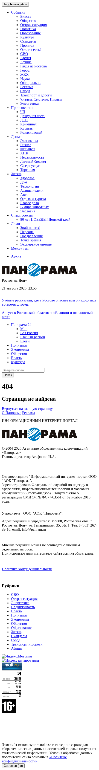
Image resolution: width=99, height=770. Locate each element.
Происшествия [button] (22, 108)
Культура (27, 37)
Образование (30, 33)
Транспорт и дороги (36, 95)
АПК (24, 153)
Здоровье (27, 178)
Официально (30, 83)
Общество (28, 21)
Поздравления (31, 236)
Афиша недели (32, 190)
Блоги (25, 341)
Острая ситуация (33, 25)
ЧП (22, 112)
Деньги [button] (17, 137)
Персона (27, 232)
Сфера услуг (30, 166)
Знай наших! (30, 228)
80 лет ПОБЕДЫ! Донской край (45, 219)
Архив (16, 256)
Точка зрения (30, 240)
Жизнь (16, 632)
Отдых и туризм (33, 199)
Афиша (26, 62)
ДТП (24, 120)
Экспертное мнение (36, 244)
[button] (21, 325)
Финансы (27, 149)
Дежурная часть (32, 116)
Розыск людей (31, 132)
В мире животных (34, 207)
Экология (27, 211)
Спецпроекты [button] (22, 215)
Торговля (27, 170)
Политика (28, 29)
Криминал (28, 124)
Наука (25, 79)
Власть (25, 16)
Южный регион (32, 337)
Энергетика (29, 103)
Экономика (29, 141)
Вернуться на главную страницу (27, 409)
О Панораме (11, 413)
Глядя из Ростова (33, 66)
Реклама (26, 87)
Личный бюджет (33, 161)
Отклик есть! (30, 50)
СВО (24, 54)
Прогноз (27, 45)
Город (24, 70)
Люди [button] (15, 224)
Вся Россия (29, 333)
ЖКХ (24, 74)
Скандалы (28, 41)
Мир (23, 329)
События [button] (18, 12)
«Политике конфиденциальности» (34, 759)
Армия (25, 58)
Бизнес (25, 145)
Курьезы (26, 128)
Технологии (29, 186)
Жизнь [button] (16, 174)
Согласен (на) (13, 765)
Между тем (20, 248)
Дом (23, 182)
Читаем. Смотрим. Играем (41, 99)
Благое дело (29, 203)
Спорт (25, 91)
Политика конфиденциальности (27, 569)
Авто (24, 195)
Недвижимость (32, 157)
